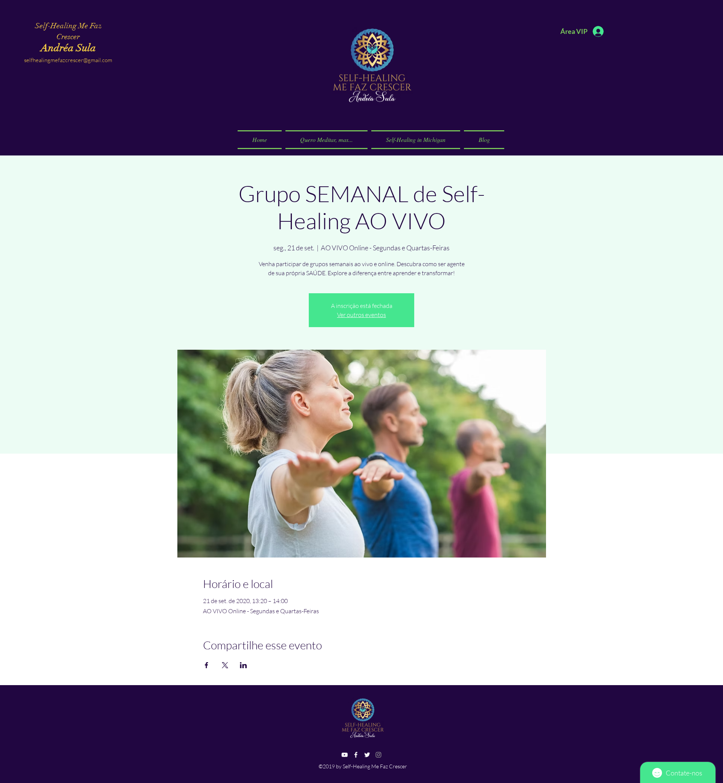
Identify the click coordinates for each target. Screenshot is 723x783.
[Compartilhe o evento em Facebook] (206, 665)
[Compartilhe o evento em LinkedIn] (243, 665)
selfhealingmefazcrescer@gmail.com (68, 60)
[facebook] (356, 755)
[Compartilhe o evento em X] (225, 665)
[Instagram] (378, 755)
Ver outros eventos (361, 314)
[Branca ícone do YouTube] (344, 755)
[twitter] (367, 755)
